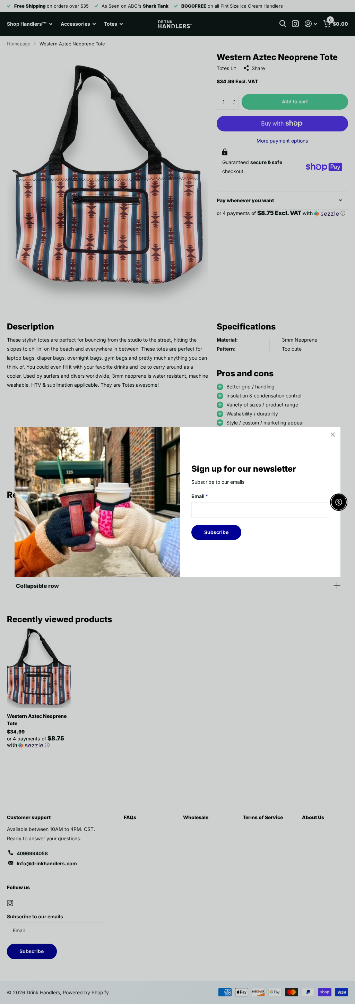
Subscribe (216, 532)
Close (332, 434)
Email (199, 496)
